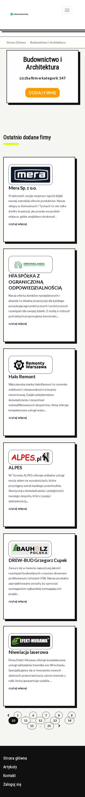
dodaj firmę (42, 92)
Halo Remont (22, 376)
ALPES (15, 467)
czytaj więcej (17, 224)
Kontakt (9, 775)
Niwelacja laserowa (28, 652)
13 (55, 720)
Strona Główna (16, 42)
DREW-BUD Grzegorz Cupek (37, 560)
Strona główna (15, 758)
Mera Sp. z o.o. (22, 187)
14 (69, 720)
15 (32, 726)
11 (25, 720)
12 (40, 720)
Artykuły (10, 767)
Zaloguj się (12, 784)
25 (49, 726)
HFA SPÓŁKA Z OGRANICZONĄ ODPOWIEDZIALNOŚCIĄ (35, 281)
